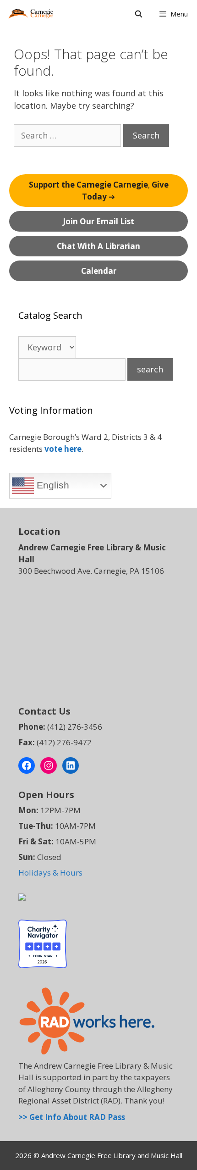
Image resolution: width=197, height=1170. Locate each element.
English (51, 485)
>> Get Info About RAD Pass (71, 1117)
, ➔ (99, 190)
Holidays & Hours (50, 872)
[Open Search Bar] (138, 13)
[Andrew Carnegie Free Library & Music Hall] (31, 13)
